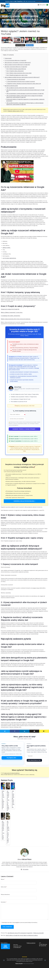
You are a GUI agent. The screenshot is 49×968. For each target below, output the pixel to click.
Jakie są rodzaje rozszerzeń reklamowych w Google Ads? (17, 64)
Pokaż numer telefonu (5, 946)
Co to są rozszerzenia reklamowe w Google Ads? (15, 60)
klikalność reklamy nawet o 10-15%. (16, 111)
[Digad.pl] (5, 5)
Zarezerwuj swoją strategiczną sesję (24, 501)
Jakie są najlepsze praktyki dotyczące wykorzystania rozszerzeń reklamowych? (22, 77)
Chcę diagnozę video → (12, 757)
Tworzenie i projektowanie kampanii (29, 11)
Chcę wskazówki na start (34, 760)
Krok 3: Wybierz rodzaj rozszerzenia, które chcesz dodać (19, 73)
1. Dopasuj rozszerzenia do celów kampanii (15, 79)
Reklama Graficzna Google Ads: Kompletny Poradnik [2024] (3, 800)
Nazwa (3, 879)
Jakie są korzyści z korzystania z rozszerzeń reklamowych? (18, 62)
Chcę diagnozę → (40, 1)
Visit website (25, 869)
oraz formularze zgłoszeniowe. (9, 258)
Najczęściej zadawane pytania (11, 85)
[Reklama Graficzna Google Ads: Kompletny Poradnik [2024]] (3, 786)
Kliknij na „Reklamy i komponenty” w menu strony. (12, 312)
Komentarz (3, 902)
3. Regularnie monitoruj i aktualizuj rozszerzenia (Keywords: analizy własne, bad (23, 83)
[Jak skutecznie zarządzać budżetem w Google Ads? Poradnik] (3, 816)
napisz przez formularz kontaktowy (11, 773)
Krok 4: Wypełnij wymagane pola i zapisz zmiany (16, 75)
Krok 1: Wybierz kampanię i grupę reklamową (16, 68)
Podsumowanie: (8, 58)
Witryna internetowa (5, 894)
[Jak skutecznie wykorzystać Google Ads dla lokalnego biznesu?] (8, 786)
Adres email (4, 886)
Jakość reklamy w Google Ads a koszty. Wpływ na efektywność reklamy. (22, 935)
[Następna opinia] (45, 960)
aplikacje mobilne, (6, 247)
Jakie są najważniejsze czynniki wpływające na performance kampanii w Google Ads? (25, 93)
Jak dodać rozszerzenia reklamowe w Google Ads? (16, 66)
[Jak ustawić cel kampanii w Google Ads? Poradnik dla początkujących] (8, 816)
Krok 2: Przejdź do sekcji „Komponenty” (15, 71)
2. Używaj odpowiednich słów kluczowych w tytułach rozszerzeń (20, 81)
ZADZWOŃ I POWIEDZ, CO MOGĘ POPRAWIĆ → (25, 429)
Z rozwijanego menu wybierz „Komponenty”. (10, 315)
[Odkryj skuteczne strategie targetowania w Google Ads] (13, 786)
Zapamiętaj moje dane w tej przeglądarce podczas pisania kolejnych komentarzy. (19, 922)
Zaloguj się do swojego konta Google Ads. (10, 309)
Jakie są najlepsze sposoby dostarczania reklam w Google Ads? (20, 87)
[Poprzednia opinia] (4, 960)
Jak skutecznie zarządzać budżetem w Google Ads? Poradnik (3, 830)
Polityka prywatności (31, 943)
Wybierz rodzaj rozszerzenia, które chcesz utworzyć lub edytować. (15, 319)
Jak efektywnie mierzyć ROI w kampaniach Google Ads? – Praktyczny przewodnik (26, 933)
